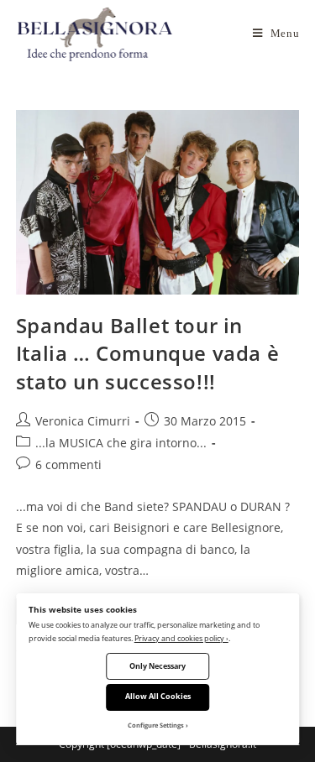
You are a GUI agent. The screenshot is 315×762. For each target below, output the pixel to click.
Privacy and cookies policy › (181, 638)
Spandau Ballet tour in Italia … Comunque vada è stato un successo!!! (147, 353)
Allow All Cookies (158, 696)
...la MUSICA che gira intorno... (121, 443)
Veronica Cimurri (82, 421)
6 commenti (68, 464)
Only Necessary (157, 666)
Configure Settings (156, 725)
